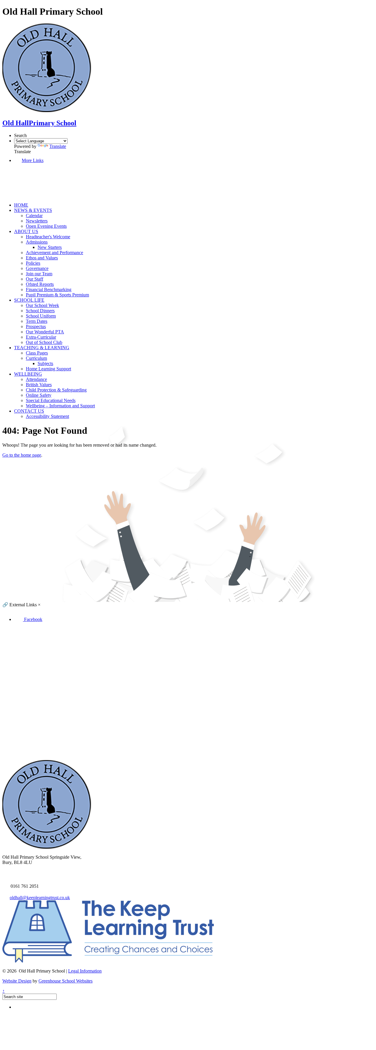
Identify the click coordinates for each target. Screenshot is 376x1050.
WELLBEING (28, 374)
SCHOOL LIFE (29, 300)
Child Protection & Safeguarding (56, 389)
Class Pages (37, 352)
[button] (38, 195)
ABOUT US (26, 231)
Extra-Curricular (41, 337)
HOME (21, 204)
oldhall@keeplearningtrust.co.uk (40, 897)
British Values (39, 384)
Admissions (37, 241)
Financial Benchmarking (48, 289)
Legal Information (85, 970)
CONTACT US (29, 410)
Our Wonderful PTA (45, 331)
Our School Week (42, 305)
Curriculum (36, 358)
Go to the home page (21, 455)
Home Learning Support (48, 368)
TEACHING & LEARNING (41, 347)
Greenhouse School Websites (65, 980)
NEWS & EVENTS (33, 210)
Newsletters (37, 220)
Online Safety (38, 395)
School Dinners (40, 310)
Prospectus (36, 326)
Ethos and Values (42, 257)
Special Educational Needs (50, 400)
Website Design (16, 980)
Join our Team (39, 273)
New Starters (50, 247)
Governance (37, 268)
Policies (33, 263)
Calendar (34, 215)
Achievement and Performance (54, 252)
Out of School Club (44, 342)
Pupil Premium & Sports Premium (57, 294)
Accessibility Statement (47, 416)
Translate (57, 146)
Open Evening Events (46, 226)
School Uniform (41, 315)
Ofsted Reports (40, 284)
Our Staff (34, 278)
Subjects (45, 363)
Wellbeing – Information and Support (60, 405)
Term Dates (36, 321)
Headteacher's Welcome (48, 236)
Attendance (36, 379)
